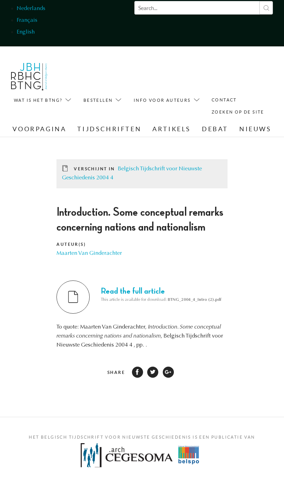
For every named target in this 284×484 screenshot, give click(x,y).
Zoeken (266, 8)
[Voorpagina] (29, 78)
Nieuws (255, 129)
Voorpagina (39, 129)
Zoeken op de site (238, 112)
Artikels (171, 129)
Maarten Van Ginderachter (89, 253)
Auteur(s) (71, 244)
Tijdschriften (109, 129)
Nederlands (31, 8)
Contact (224, 100)
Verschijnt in (94, 169)
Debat (215, 129)
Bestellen (98, 100)
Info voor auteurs (162, 100)
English (26, 32)
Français (27, 20)
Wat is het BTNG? (38, 100)
